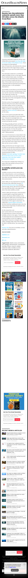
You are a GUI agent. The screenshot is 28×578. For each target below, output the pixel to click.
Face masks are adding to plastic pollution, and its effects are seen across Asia (16, 474)
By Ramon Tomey (14, 447)
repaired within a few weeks (15, 202)
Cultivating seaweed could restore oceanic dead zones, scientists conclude (16, 507)
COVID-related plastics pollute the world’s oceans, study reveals (16, 457)
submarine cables (6, 247)
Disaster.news (5, 227)
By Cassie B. (13, 453)
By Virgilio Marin (14, 487)
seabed (18, 246)
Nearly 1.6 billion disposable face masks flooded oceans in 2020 (15, 495)
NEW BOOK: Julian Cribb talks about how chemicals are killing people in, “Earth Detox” (15, 468)
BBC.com (4, 240)
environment (21, 243)
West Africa (16, 249)
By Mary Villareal (14, 440)
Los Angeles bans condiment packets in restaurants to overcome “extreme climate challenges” (16, 444)
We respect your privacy (18, 559)
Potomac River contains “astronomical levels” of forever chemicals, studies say (15, 479)
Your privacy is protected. (7, 266)
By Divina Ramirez (15, 497)
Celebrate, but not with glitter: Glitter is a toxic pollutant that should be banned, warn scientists (16, 535)
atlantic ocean (13, 243)
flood (3, 244)
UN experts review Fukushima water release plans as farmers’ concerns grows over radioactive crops (16, 451)
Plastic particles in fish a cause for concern (16, 490)
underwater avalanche (7, 249)
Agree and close (15, 570)
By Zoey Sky (14, 537)
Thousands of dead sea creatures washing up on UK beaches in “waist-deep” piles (16, 462)
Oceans (9, 246)
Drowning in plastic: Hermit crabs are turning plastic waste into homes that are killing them (16, 501)
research (13, 246)
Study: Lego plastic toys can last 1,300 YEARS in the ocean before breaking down (16, 439)
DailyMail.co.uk (5, 234)
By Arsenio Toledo (14, 435)
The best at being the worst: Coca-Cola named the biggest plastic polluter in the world (16, 485)
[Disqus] (14, 340)
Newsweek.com (6, 237)
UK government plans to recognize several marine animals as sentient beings (16, 433)
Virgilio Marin (11, 21)
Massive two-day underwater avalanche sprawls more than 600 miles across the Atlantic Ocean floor (15, 523)
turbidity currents (15, 247)
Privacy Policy (12, 567)
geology (7, 244)
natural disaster (13, 244)
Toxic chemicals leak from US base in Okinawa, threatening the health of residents (16, 517)
